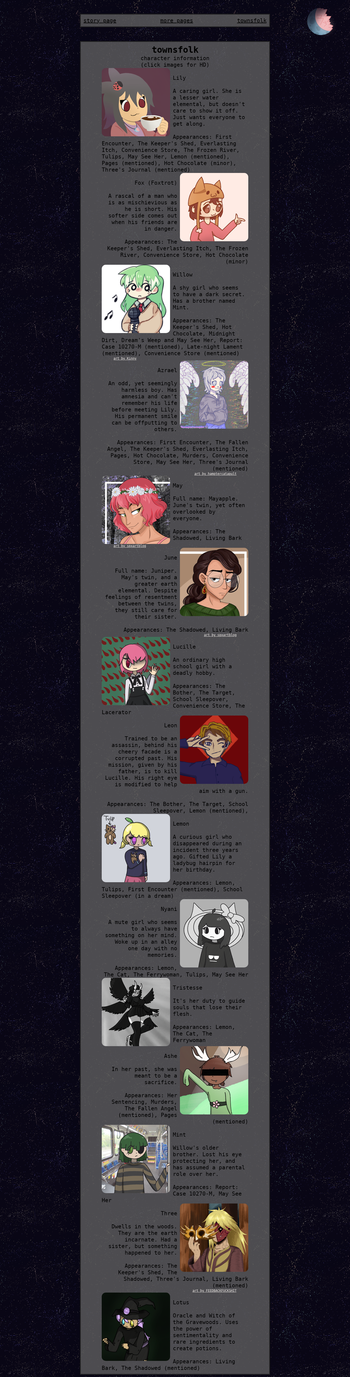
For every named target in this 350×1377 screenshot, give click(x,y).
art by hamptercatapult (215, 474)
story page (99, 20)
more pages (176, 20)
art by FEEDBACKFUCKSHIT (214, 1291)
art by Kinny (124, 358)
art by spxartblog (129, 546)
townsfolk (252, 20)
